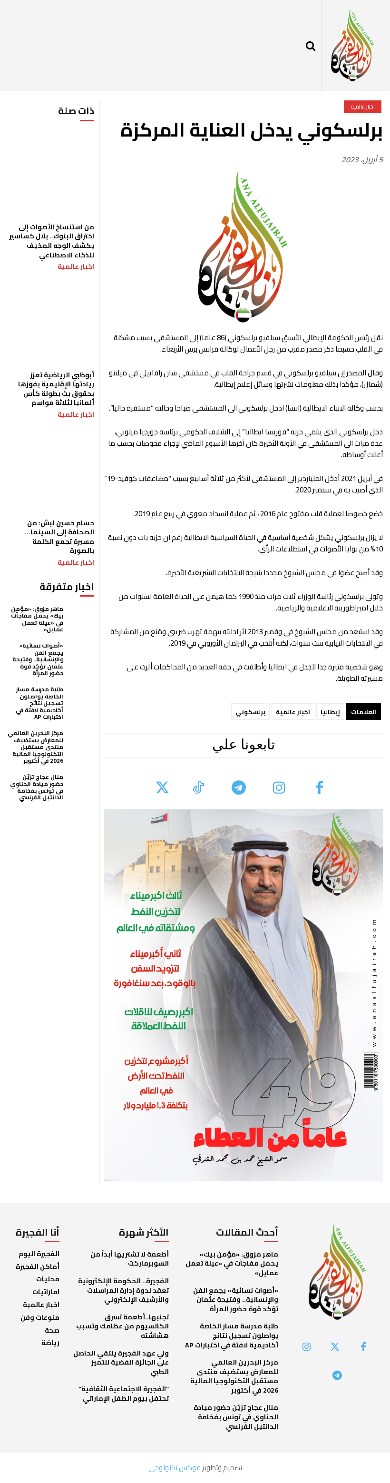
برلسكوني (250, 711)
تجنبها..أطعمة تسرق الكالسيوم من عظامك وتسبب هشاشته (122, 1326)
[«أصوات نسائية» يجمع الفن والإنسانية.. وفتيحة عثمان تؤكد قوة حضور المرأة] (81, 655)
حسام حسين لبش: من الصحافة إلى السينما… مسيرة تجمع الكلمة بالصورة (59, 537)
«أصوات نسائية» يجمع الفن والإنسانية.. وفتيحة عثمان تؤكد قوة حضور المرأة (37, 659)
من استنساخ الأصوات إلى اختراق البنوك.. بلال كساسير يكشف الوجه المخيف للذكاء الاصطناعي (51, 241)
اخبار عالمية (76, 266)
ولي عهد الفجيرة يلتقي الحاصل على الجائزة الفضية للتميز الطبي (121, 1362)
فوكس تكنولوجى (174, 1467)
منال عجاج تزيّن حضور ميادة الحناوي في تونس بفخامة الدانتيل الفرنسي (36, 787)
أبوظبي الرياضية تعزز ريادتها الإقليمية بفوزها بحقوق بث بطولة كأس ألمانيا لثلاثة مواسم (56, 389)
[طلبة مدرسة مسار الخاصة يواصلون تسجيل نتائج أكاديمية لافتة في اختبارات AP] (81, 699)
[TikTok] (198, 788)
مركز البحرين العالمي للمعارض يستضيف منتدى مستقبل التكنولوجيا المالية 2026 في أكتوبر (35, 746)
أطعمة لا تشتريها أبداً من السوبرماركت (129, 1259)
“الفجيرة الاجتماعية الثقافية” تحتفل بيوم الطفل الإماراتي (123, 1393)
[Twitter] (162, 788)
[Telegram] (238, 788)
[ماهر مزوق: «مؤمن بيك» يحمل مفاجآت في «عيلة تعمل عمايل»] (81, 619)
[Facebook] (319, 788)
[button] (310, 45)
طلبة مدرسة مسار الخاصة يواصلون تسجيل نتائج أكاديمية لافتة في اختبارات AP (39, 703)
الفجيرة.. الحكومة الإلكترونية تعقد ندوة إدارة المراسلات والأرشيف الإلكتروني (123, 1290)
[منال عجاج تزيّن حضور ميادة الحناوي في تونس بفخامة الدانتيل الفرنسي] (81, 787)
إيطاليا (330, 711)
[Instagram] (279, 788)
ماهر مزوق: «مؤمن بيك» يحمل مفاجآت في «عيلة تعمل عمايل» (37, 619)
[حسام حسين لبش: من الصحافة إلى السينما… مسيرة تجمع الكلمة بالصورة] (50, 469)
